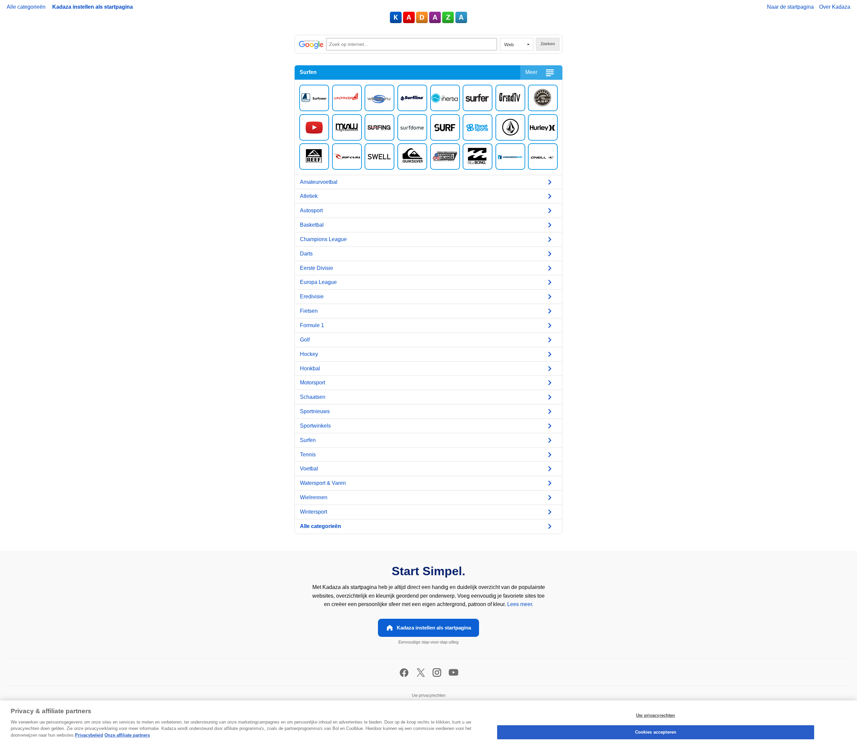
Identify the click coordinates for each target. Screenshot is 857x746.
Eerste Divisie (316, 268)
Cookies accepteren (655, 732)
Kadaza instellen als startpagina (92, 7)
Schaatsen (312, 397)
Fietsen (309, 311)
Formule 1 (312, 325)
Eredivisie (312, 296)
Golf (305, 340)
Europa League (318, 282)
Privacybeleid (89, 735)
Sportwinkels (315, 426)
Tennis (308, 454)
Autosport (311, 210)
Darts (306, 253)
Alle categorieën (26, 7)
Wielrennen (313, 497)
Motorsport (312, 382)
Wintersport (313, 512)
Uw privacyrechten (655, 715)
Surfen (308, 440)
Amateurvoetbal (318, 182)
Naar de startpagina (790, 7)
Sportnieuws (315, 411)
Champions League (323, 239)
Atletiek (309, 196)
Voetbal (309, 468)
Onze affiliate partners (127, 735)
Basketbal (312, 225)
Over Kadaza (834, 7)
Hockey (309, 354)
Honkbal (310, 368)
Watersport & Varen (323, 483)
